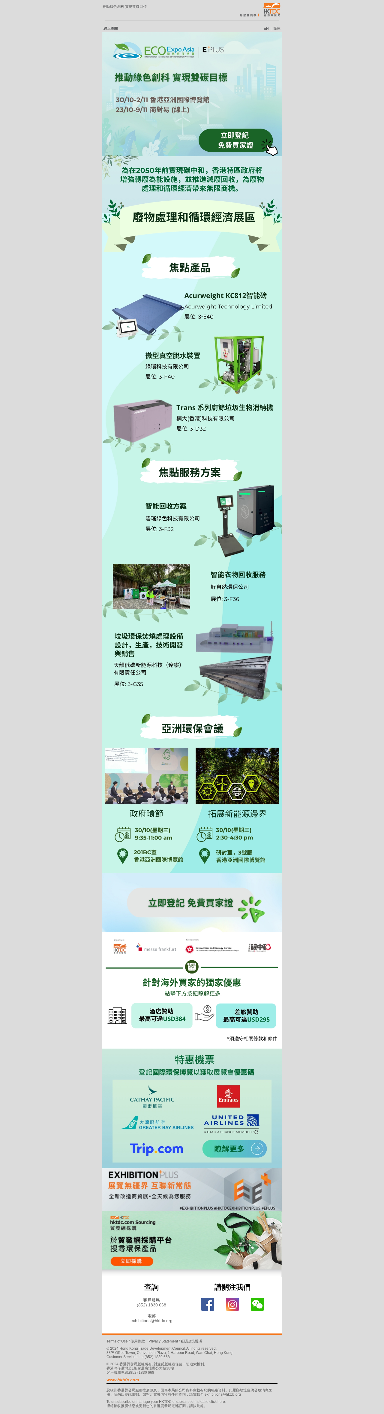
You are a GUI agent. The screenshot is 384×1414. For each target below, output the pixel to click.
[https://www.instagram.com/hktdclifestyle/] (232, 1304)
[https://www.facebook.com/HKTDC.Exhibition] (207, 1304)
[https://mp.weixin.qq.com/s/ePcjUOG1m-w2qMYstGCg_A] (257, 1304)
